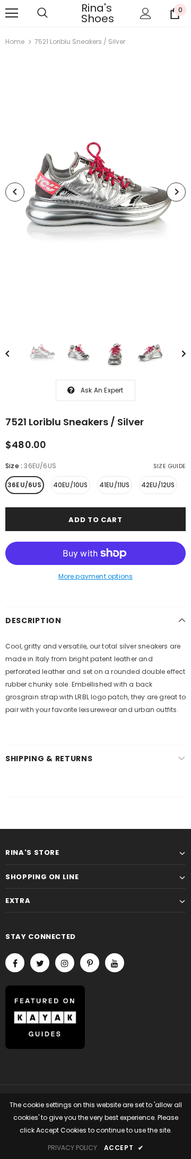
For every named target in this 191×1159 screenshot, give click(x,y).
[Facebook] (14, 962)
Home (14, 41)
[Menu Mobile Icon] (11, 13)
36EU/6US (24, 484)
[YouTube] (114, 962)
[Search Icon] (42, 13)
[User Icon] (145, 13)
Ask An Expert (102, 390)
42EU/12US (158, 484)
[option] (95, 192)
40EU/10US (70, 484)
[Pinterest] (89, 962)
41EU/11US (114, 484)
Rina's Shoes (94, 13)
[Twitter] (39, 962)
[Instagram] (64, 962)
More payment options (95, 576)
